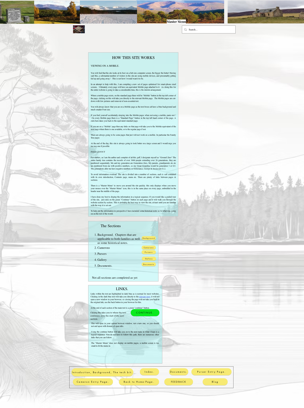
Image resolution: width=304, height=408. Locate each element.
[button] (150, 19)
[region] (153, 21)
